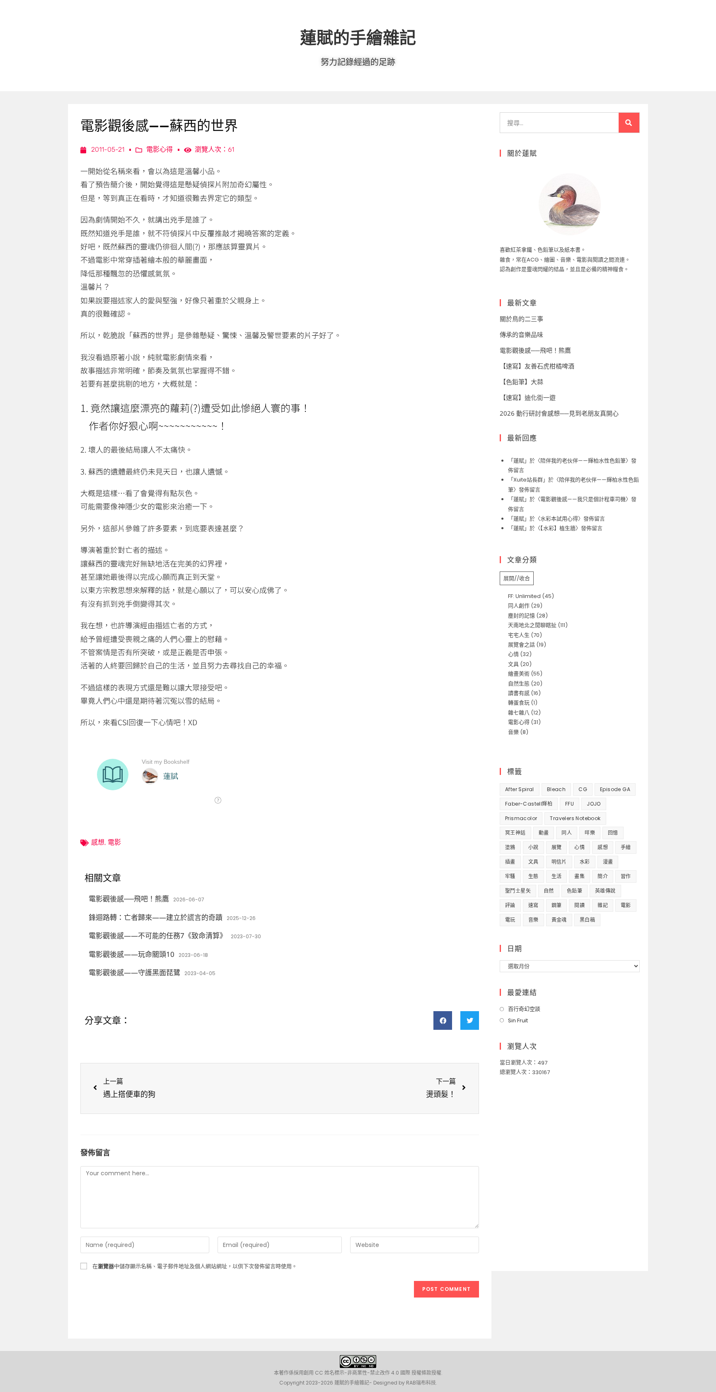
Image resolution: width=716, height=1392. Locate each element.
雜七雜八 (519, 713)
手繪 (626, 847)
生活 (557, 876)
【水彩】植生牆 (558, 528)
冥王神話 (515, 832)
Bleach (556, 789)
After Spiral (519, 789)
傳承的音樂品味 (521, 334)
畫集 (579, 876)
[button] (442, 1020)
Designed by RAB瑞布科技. (405, 1382)
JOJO (594, 803)
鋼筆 (557, 905)
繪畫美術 (519, 674)
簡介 (602, 876)
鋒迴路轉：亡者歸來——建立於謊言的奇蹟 (156, 917)
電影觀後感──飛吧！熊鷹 (129, 898)
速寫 (533, 905)
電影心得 (159, 149)
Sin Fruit (518, 1020)
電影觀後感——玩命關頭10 (131, 954)
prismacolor (521, 818)
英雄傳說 (605, 890)
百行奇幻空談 (524, 1009)
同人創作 (519, 606)
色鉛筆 (574, 890)
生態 (533, 876)
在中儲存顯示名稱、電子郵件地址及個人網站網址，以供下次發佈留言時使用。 (194, 1266)
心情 (513, 654)
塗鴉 (510, 847)
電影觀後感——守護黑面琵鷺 (134, 972)
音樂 (513, 732)
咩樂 (590, 832)
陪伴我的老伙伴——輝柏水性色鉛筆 (583, 461)
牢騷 (510, 876)
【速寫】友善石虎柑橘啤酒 (537, 366)
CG (582, 789)
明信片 (559, 861)
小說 (533, 847)
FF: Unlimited (524, 596)
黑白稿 (587, 919)
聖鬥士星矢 (518, 890)
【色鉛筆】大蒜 (521, 382)
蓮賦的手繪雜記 (358, 37)
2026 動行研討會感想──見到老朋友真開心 (559, 413)
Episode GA (615, 789)
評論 (510, 905)
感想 (97, 842)
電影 (114, 842)
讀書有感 (519, 693)
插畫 (510, 861)
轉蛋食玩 (519, 703)
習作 (626, 876)
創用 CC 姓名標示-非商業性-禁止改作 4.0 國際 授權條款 (367, 1372)
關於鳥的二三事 (521, 319)
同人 (566, 832)
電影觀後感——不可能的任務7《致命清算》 (158, 935)
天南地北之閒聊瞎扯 (532, 625)
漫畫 (608, 861)
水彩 (585, 861)
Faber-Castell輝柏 (528, 803)
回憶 (613, 832)
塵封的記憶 (521, 616)
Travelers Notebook (575, 818)
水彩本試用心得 (559, 519)
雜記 (602, 905)
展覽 (557, 847)
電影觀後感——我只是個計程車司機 (583, 499)
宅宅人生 (519, 635)
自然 (549, 890)
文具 (513, 664)
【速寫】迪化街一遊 (528, 397)
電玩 (510, 919)
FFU (569, 803)
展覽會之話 (521, 645)
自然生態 (519, 684)
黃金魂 (559, 919)
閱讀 (579, 905)
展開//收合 (516, 578)
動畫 (544, 832)
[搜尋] (629, 123)
